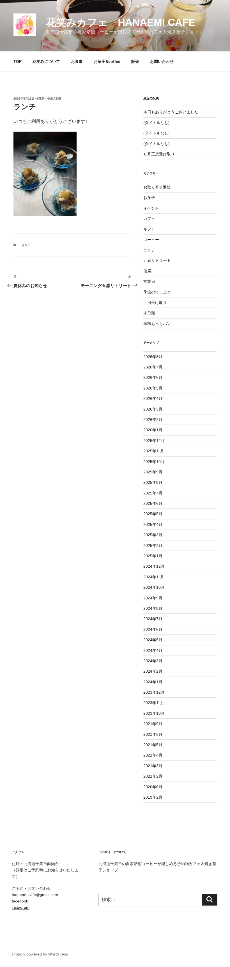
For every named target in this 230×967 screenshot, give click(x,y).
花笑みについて (46, 61)
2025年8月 (152, 482)
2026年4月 (152, 398)
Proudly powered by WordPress (40, 954)
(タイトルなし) (156, 122)
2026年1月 (152, 430)
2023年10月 (154, 713)
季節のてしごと (157, 292)
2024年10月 (154, 587)
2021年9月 (152, 723)
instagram (20, 907)
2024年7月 (152, 619)
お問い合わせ (162, 61)
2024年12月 (154, 566)
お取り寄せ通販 (157, 187)
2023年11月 (153, 702)
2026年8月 (152, 356)
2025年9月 (152, 472)
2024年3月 (152, 661)
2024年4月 (152, 650)
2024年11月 (153, 577)
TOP (17, 61)
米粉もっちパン (157, 323)
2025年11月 (153, 451)
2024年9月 (152, 598)
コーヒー (151, 239)
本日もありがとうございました (170, 112)
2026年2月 (152, 419)
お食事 (77, 61)
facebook (20, 901)
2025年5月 (152, 514)
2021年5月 (152, 745)
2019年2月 (152, 797)
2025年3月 (152, 535)
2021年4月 (152, 755)
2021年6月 (152, 734)
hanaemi (54, 98)
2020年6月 (152, 787)
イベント (151, 208)
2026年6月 (152, 377)
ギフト (149, 229)
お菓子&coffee (107, 61)
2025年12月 (154, 440)
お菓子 (149, 197)
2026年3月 (152, 409)
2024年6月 (152, 629)
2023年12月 (154, 692)
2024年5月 (152, 640)
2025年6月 (152, 503)
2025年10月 (154, 461)
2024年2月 (152, 671)
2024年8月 (152, 608)
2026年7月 (152, 367)
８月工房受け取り (159, 154)
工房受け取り (155, 302)
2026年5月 (152, 388)
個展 (147, 271)
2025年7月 (152, 493)
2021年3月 (152, 766)
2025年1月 (152, 556)
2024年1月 (152, 682)
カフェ (149, 218)
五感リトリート (157, 260)
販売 (135, 61)
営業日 (149, 281)
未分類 (149, 313)
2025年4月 (152, 524)
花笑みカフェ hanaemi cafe (120, 22)
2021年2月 (152, 776)
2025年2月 (152, 545)
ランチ (26, 245)
